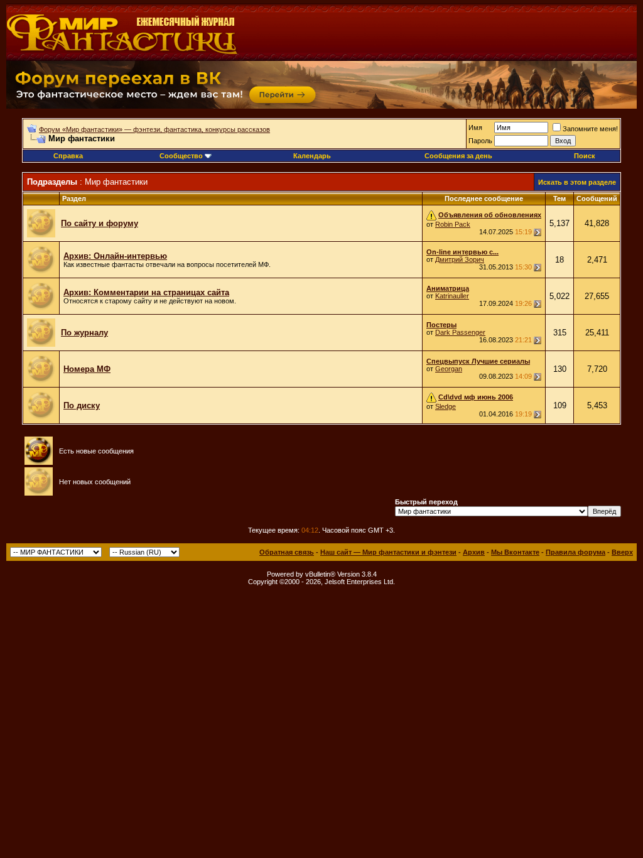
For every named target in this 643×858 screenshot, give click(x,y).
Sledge (445, 406)
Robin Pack (452, 224)
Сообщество (181, 156)
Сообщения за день (458, 156)
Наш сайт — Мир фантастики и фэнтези (388, 552)
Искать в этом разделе (577, 182)
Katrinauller (452, 296)
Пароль (480, 140)
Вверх (622, 552)
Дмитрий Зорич (459, 259)
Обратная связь (286, 552)
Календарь (312, 156)
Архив (474, 552)
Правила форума (575, 552)
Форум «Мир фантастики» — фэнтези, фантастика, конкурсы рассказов (154, 129)
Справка (68, 156)
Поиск (584, 156)
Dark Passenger (460, 332)
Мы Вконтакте (515, 552)
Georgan (448, 368)
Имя (475, 127)
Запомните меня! (590, 129)
